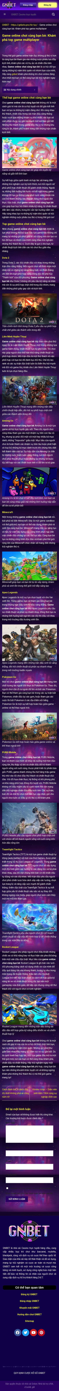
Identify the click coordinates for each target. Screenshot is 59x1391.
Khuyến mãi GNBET (29, 1307)
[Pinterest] (41, 1332)
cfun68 (27, 1387)
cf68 (51, 1384)
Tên (8, 1148)
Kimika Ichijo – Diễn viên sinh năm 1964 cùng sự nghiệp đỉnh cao (45, 1093)
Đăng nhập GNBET (29, 1301)
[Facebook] (17, 1332)
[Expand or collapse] (34, 89)
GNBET (5, 25)
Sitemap (29, 1321)
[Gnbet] (9, 5)
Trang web (11, 1175)
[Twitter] (25, 1332)
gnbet (15, 74)
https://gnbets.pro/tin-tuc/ (24, 25)
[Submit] (53, 14)
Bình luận (11, 1123)
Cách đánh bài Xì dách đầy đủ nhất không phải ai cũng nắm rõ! (15, 1093)
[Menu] (4, 14)
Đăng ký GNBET (29, 1294)
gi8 (33, 1387)
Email (9, 1161)
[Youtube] (33, 1332)
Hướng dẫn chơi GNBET (29, 1314)
